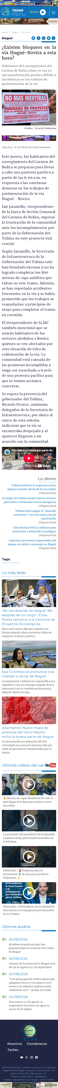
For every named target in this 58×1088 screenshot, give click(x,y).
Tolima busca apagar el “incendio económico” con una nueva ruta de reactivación (34, 515)
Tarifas (12, 1050)
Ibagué (15, 32)
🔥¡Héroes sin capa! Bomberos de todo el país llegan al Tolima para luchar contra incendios (28, 802)
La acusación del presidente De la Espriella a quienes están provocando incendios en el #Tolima (29, 838)
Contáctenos (37, 1044)
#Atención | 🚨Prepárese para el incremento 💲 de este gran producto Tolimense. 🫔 (26, 874)
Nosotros (14, 1044)
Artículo (26, 32)
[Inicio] (5, 12)
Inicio (5, 32)
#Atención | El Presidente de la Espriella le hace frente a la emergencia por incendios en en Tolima (29, 910)
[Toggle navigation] (52, 12)
